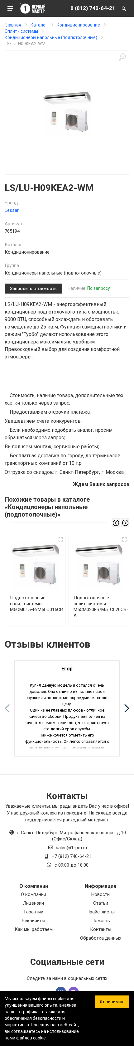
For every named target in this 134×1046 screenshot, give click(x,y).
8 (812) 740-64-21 (92, 8)
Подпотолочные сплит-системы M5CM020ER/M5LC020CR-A (101, 606)
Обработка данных (100, 938)
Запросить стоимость (33, 288)
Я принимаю (112, 1001)
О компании (33, 894)
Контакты (100, 929)
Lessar (12, 210)
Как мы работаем (34, 929)
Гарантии (33, 912)
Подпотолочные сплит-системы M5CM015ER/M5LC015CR (36, 603)
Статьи (100, 903)
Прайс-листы (100, 912)
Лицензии (33, 903)
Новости (100, 894)
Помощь (100, 920)
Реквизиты (33, 920)
